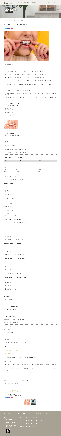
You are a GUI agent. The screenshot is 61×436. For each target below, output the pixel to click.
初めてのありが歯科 (19, 2)
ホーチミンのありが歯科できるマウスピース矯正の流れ (12, 391)
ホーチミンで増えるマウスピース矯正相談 (10, 390)
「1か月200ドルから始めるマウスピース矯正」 (11, 350)
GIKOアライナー (14, 84)
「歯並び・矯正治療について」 (9, 353)
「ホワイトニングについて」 (9, 354)
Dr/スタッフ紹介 (26, 2)
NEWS (40, 2)
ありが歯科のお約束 (34, 2)
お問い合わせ (55, 2)
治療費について (49, 2)
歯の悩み (44, 2)
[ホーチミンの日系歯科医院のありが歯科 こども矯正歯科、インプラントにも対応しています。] (8, 3)
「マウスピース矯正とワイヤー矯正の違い (10, 349)
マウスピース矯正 (6, 26)
